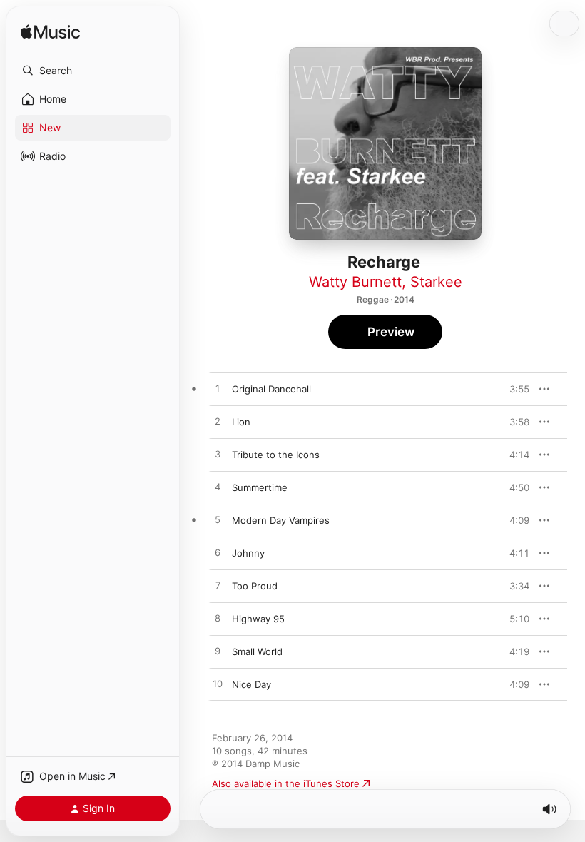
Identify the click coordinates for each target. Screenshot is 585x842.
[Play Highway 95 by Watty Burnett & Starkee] (217, 618)
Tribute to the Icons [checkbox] (276, 454)
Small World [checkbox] (257, 651)
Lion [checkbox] (241, 421)
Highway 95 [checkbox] (258, 618)
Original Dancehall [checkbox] (271, 389)
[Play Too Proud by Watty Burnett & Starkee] (217, 585)
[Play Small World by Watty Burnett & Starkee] (217, 651)
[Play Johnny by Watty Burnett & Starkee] (217, 553)
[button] (93, 71)
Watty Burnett (355, 281)
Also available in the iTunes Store (286, 783)
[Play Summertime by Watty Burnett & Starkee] (217, 487)
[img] (50, 32)
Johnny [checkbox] (248, 553)
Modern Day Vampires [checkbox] (281, 520)
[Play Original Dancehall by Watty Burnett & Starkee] (217, 388)
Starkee (436, 281)
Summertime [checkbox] (260, 487)
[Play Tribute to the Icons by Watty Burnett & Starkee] (217, 454)
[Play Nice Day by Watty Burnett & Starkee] (217, 684)
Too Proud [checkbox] (255, 586)
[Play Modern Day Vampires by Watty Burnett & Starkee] (217, 520)
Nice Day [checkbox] (251, 684)
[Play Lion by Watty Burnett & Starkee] (217, 421)
